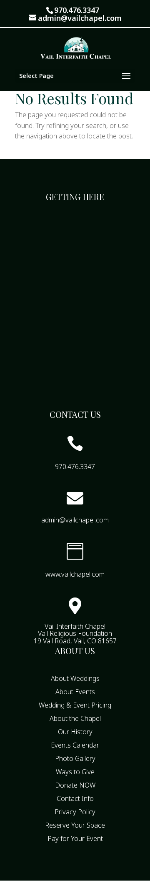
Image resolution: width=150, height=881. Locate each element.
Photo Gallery (75, 758)
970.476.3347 (76, 10)
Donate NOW (75, 785)
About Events (75, 691)
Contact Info (75, 798)
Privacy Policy (75, 811)
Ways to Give (75, 771)
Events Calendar (75, 745)
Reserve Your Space (75, 825)
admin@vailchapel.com (75, 520)
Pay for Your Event (75, 838)
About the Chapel (75, 718)
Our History (75, 731)
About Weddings (75, 678)
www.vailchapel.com (75, 574)
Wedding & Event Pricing (75, 705)
